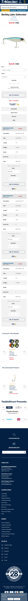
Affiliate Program (5, 536)
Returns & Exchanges (6, 504)
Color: (3, 73)
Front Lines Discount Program (8, 533)
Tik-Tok (5, 557)
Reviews (14, 116)
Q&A (14, 120)
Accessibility (4, 493)
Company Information (6, 525)
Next (25, 407)
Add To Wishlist (14, 95)
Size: (3, 66)
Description (14, 109)
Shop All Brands (12, 413)
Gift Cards (3, 507)
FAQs (2, 513)
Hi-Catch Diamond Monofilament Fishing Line (13, 354)
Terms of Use (13, 587)
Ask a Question (15, 20)
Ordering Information (6, 500)
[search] (25, 7)
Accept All (17, 599)
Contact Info (4, 496)
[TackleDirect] (11, 2)
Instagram (6, 551)
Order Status (4, 502)
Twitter (5, 560)
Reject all (10, 599)
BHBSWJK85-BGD (8, 195)
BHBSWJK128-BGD (8, 263)
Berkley (14, 16)
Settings (4, 599)
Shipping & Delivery (5, 498)
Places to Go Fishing (5, 511)
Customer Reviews (5, 527)
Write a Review (13, 18)
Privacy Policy (20, 587)
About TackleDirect (5, 522)
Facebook (6, 548)
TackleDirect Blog (8, 545)
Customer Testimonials (6, 529)
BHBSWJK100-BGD (8, 128)
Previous (3, 407)
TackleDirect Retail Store (8, 466)
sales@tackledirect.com (6, 478)
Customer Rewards (5, 531)
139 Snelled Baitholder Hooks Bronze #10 (13, 389)
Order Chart (14, 112)
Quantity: (14, 80)
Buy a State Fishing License (7, 509)
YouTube (6, 554)
